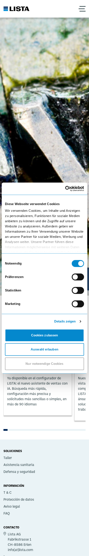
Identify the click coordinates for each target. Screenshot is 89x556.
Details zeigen (65, 321)
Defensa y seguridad (19, 471)
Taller (7, 458)
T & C (7, 492)
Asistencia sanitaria (18, 464)
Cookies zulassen (44, 335)
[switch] (78, 276)
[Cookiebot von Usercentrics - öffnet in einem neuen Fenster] (65, 188)
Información (13, 485)
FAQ (6, 513)
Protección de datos (18, 499)
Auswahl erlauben (44, 349)
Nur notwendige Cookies (44, 363)
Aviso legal (11, 506)
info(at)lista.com (20, 550)
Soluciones (12, 451)
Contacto (11, 527)
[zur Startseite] (16, 8)
